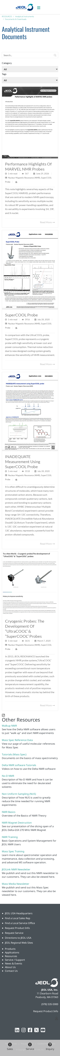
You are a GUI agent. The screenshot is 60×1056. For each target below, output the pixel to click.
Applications (12, 952)
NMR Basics (8, 812)
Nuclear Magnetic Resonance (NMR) (24, 177)
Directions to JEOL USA (18, 937)
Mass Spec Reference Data (17, 740)
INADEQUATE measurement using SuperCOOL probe (22, 461)
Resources (11, 956)
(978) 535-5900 (49, 1004)
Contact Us (11, 970)
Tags (4, 73)
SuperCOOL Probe (21, 314)
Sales (10, 1049)
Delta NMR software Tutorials (19, 765)
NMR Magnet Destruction (17, 822)
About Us (10, 967)
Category (7, 62)
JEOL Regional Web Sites (19, 942)
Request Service (14, 933)
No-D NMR (8, 776)
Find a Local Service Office (20, 923)
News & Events (13, 963)
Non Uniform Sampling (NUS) (19, 794)
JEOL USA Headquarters (18, 913)
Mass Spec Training (13, 851)
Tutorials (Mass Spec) (14, 754)
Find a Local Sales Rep (17, 918)
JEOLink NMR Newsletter (16, 869)
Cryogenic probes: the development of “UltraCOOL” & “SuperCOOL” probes (24, 629)
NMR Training (10, 837)
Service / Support (15, 959)
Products (10, 948)
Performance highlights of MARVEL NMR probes (28, 166)
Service (30, 1049)
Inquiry (50, 1049)
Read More (46, 222)
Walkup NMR (9, 725)
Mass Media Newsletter (15, 883)
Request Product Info (17, 928)
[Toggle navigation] (40, 7)
